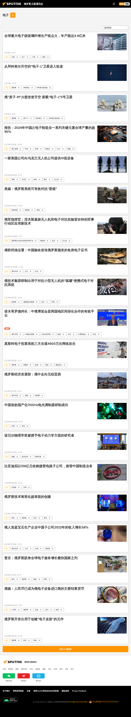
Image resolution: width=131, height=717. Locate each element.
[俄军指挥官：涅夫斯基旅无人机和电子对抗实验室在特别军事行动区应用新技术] (112, 225)
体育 (66, 669)
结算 (57, 610)
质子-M (25, 118)
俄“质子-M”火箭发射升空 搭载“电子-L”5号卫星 (38, 97)
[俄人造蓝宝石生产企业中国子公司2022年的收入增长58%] (112, 533)
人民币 (14, 610)
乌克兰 (24, 179)
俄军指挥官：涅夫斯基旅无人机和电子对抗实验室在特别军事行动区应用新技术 (49, 221)
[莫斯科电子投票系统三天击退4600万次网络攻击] (112, 350)
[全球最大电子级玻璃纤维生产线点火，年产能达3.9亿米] (112, 42)
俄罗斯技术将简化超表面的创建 (27, 497)
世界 (36, 149)
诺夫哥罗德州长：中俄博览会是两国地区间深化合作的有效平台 (49, 313)
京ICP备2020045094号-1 (78, 702)
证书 (36, 271)
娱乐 (72, 669)
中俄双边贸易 (29, 334)
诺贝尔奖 (25, 457)
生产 (23, 57)
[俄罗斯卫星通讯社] (12, 6)
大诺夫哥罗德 (46, 334)
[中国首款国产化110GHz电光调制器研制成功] (112, 411)
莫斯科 (25, 365)
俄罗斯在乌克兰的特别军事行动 (22, 241)
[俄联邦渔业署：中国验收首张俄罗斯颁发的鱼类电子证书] (112, 256)
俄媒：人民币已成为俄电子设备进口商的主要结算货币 (44, 589)
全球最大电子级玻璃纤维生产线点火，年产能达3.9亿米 (45, 36)
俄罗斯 (14, 88)
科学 (24, 640)
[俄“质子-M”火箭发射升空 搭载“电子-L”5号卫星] (112, 103)
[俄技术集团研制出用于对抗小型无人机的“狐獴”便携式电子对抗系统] (112, 287)
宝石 (26, 548)
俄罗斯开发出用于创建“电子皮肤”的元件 (34, 619)
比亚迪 (14, 487)
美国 (13, 179)
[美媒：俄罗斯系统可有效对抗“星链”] (112, 195)
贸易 (26, 395)
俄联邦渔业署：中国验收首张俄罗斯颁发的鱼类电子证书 (46, 250)
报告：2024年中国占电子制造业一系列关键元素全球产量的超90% (49, 130)
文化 (69, 334)
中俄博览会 (82, 334)
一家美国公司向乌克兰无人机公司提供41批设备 (39, 158)
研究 (45, 518)
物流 (59, 334)
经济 (49, 669)
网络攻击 (59, 365)
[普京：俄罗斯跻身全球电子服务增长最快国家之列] (112, 564)
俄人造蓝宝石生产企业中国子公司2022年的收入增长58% (46, 527)
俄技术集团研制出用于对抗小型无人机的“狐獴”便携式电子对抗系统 (49, 283)
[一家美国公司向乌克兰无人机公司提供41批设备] (112, 164)
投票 (36, 365)
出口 (58, 149)
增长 (45, 579)
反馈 (28, 691)
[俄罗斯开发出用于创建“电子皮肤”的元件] (112, 625)
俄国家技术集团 (28, 302)
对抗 (42, 302)
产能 (33, 57)
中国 (13, 57)
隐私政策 (65, 691)
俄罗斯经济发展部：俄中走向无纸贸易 (32, 374)
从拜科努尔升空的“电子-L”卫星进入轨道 (33, 66)
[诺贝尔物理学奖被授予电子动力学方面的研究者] (112, 441)
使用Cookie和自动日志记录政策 (46, 691)
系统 (38, 210)
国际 (17, 669)
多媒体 (37, 669)
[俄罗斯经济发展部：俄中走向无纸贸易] (112, 380)
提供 (35, 179)
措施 (68, 149)
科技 (23, 426)
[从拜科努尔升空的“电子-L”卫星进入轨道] (112, 72)
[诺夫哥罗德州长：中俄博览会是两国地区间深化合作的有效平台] (112, 317)
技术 (53, 241)
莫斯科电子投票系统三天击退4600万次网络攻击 (39, 344)
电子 (6, 15)
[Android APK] (10, 700)
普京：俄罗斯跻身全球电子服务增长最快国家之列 (41, 558)
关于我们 (6, 691)
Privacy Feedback (79, 691)
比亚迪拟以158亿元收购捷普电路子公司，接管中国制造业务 (48, 466)
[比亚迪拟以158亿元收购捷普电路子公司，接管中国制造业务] (112, 472)
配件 (45, 179)
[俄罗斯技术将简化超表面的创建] (112, 503)
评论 (94, 334)
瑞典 (13, 457)
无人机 (56, 179)
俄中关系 (15, 271)
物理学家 (38, 457)
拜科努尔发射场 (42, 88)
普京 (13, 579)
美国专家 (15, 210)
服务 (35, 579)
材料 (43, 57)
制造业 (47, 149)
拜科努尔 (26, 88)
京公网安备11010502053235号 (104, 701)
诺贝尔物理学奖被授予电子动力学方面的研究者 (39, 435)
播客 (44, 669)
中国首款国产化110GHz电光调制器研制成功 (36, 405)
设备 (36, 610)
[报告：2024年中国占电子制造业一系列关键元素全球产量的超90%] (112, 134)
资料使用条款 (18, 691)
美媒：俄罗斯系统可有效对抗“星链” (30, 189)
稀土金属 (15, 149)
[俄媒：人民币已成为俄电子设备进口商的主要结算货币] (112, 595)
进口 (46, 610)
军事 (53, 302)
